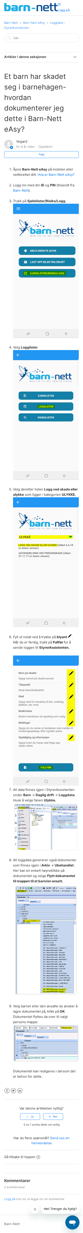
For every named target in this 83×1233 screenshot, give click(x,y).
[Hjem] (31, 10)
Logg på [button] (64, 10)
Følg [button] (41, 154)
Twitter (13, 1090)
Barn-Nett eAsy (34, 22)
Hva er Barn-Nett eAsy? (56, 175)
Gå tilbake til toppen (19, 1157)
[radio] (30, 1116)
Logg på (9, 1199)
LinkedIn (20, 1090)
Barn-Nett (11, 22)
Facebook (7, 1090)
